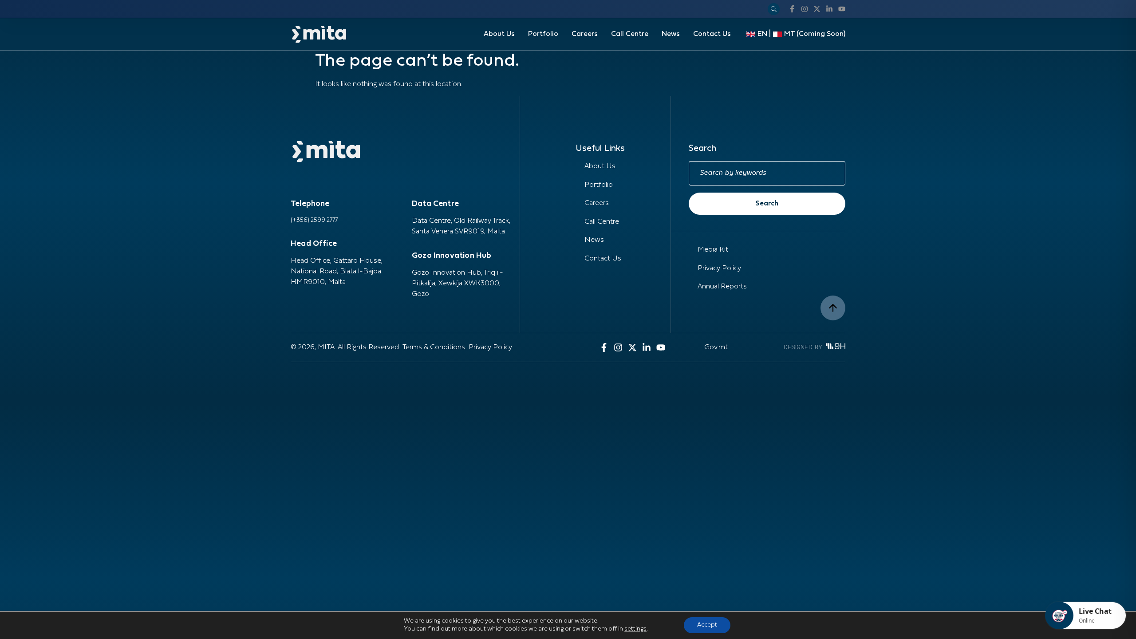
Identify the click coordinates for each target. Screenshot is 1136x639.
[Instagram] (804, 8)
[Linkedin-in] (829, 8)
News (671, 34)
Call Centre (629, 34)
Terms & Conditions (433, 347)
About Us (499, 34)
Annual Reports (722, 287)
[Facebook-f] (792, 8)
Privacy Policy (719, 268)
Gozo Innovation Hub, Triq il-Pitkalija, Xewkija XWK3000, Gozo (457, 283)
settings (635, 629)
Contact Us (712, 34)
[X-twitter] (816, 8)
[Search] (774, 9)
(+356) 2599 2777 (314, 220)
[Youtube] (841, 8)
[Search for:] (767, 173)
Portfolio (543, 34)
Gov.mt (716, 347)
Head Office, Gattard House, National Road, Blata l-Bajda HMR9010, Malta (337, 271)
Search (766, 204)
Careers (585, 34)
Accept (707, 625)
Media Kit (713, 250)
